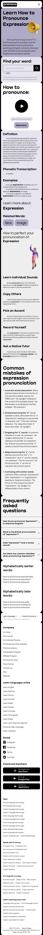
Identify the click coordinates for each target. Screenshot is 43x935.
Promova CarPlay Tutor (11, 853)
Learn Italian (8, 703)
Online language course (29, 903)
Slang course (20, 880)
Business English (9, 880)
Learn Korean (8, 707)
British (30, 354)
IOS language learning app (12, 806)
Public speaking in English (12, 859)
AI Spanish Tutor (21, 846)
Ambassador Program (12, 652)
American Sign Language (13, 727)
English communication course (13, 856)
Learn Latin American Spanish (15, 723)
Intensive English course (11, 886)
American (24, 354)
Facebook (11, 747)
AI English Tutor (8, 846)
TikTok (9, 752)
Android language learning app (13, 802)
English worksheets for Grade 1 (13, 920)
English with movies (23, 883)
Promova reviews (10, 648)
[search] (37, 68)
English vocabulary (23, 893)
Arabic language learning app (13, 816)
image (21, 222)
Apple (8, 73)
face (8, 222)
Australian (7, 356)
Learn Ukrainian (9, 731)
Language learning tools (11, 903)
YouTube (10, 757)
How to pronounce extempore (17, 604)
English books (31, 910)
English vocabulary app (11, 836)
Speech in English (9, 866)
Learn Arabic (8, 719)
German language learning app (13, 826)
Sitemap (6, 676)
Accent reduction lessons (12, 863)
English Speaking (9, 869)
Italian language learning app (13, 829)
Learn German (9, 699)
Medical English (8, 883)
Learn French (8, 695)
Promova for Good (10, 660)
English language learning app (13, 809)
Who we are (8, 636)
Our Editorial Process (11, 640)
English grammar (28, 890)
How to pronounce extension (16, 607)
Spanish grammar (9, 893)
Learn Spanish (9, 691)
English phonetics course (12, 890)
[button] (21, 522)
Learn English (8, 687)
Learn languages (9, 616)
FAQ (4, 672)
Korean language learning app (13, 832)
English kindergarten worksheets (14, 916)
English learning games (11, 913)
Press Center (8, 664)
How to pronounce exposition (16, 579)
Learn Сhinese (9, 711)
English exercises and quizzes (13, 907)
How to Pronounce (29, 616)
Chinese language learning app (14, 819)
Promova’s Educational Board (15, 644)
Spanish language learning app (13, 812)
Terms (24, 928)
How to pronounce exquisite (16, 602)
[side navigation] (39, 4)
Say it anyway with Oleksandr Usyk (15, 849)
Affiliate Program (10, 656)
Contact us (7, 668)
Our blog (6, 632)
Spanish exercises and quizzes (13, 910)
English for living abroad (30, 886)
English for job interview (25, 866)
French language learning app (13, 822)
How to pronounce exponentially (18, 576)
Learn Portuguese (10, 715)
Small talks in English (29, 863)
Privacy (29, 928)
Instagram (11, 742)
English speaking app (27, 836)
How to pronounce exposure (16, 582)
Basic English (31, 880)
